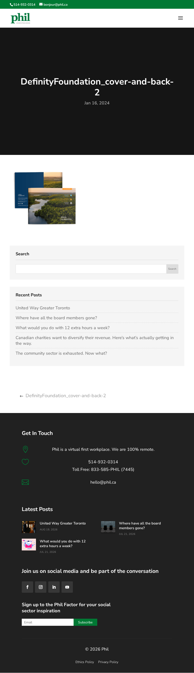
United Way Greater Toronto (43, 308)
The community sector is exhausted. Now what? (61, 353)
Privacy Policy (108, 662)
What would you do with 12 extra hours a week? (63, 328)
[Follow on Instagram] (40, 587)
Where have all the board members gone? (56, 318)
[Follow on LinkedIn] (54, 587)
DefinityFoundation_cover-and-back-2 (66, 395)
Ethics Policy (84, 662)
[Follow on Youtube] (67, 587)
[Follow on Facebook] (27, 587)
